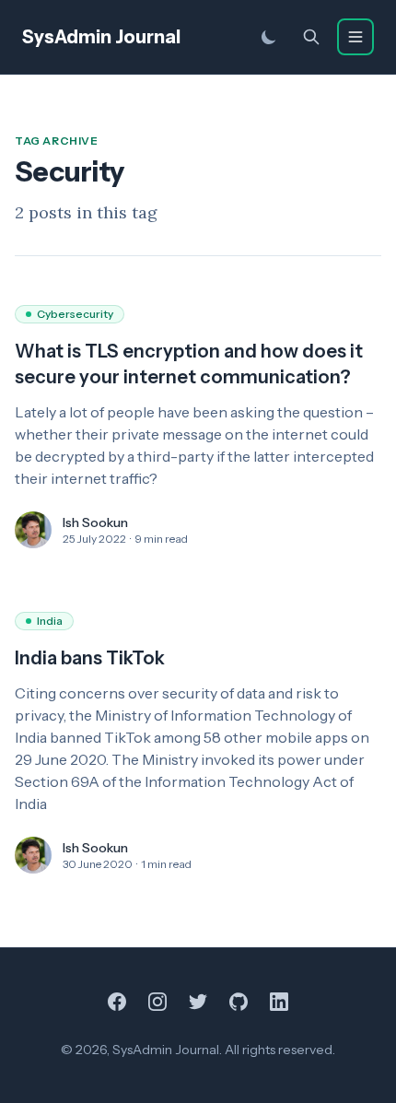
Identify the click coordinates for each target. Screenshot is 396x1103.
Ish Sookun (95, 522)
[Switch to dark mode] (268, 36)
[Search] (311, 36)
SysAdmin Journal (101, 37)
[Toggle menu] (355, 36)
